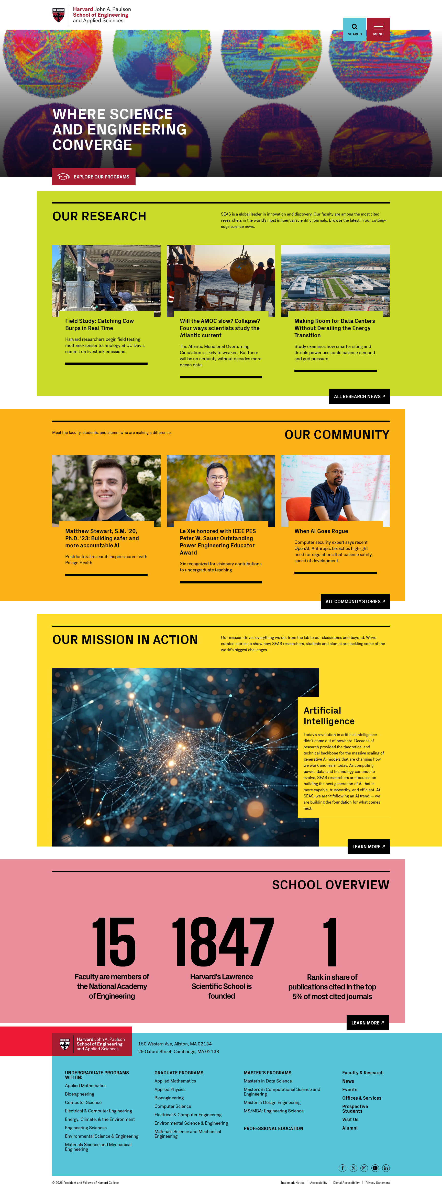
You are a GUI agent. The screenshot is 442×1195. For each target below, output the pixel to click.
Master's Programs (267, 1072)
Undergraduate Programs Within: (97, 1074)
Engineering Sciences (86, 1127)
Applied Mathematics (85, 1085)
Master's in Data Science (268, 1081)
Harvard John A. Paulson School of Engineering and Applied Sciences (92, 1044)
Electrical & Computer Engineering (98, 1111)
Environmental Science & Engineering (101, 1136)
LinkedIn (386, 1168)
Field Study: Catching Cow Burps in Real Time (99, 324)
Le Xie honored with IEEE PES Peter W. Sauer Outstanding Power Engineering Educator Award (218, 541)
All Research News (357, 396)
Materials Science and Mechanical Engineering (98, 1147)
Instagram (364, 1168)
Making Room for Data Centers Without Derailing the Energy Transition (334, 328)
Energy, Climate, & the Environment (100, 1119)
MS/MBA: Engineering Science (274, 1111)
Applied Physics (169, 1089)
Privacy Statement (378, 1183)
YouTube (375, 1168)
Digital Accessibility (346, 1183)
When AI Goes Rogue (321, 531)
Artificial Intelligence (329, 715)
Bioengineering (79, 1094)
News (348, 1081)
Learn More (366, 846)
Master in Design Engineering (272, 1102)
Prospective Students (355, 1108)
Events (349, 1089)
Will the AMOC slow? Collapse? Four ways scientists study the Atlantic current (220, 328)
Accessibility (318, 1183)
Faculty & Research (363, 1072)
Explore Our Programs (101, 176)
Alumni (350, 1127)
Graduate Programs (178, 1072)
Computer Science (83, 1102)
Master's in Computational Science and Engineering (282, 1091)
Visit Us (350, 1119)
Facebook (342, 1168)
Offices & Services (361, 1098)
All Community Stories (353, 601)
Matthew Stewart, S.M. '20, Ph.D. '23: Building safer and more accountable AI (102, 538)
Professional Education (273, 1128)
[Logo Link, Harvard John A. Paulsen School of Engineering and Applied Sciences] (91, 15)
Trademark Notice (292, 1183)
